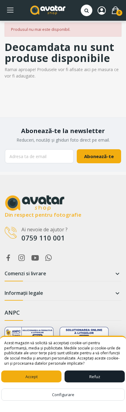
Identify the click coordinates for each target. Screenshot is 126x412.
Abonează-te (99, 156)
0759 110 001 (43, 238)
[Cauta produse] (86, 10)
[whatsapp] (48, 258)
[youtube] (35, 258)
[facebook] (8, 258)
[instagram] (21, 258)
